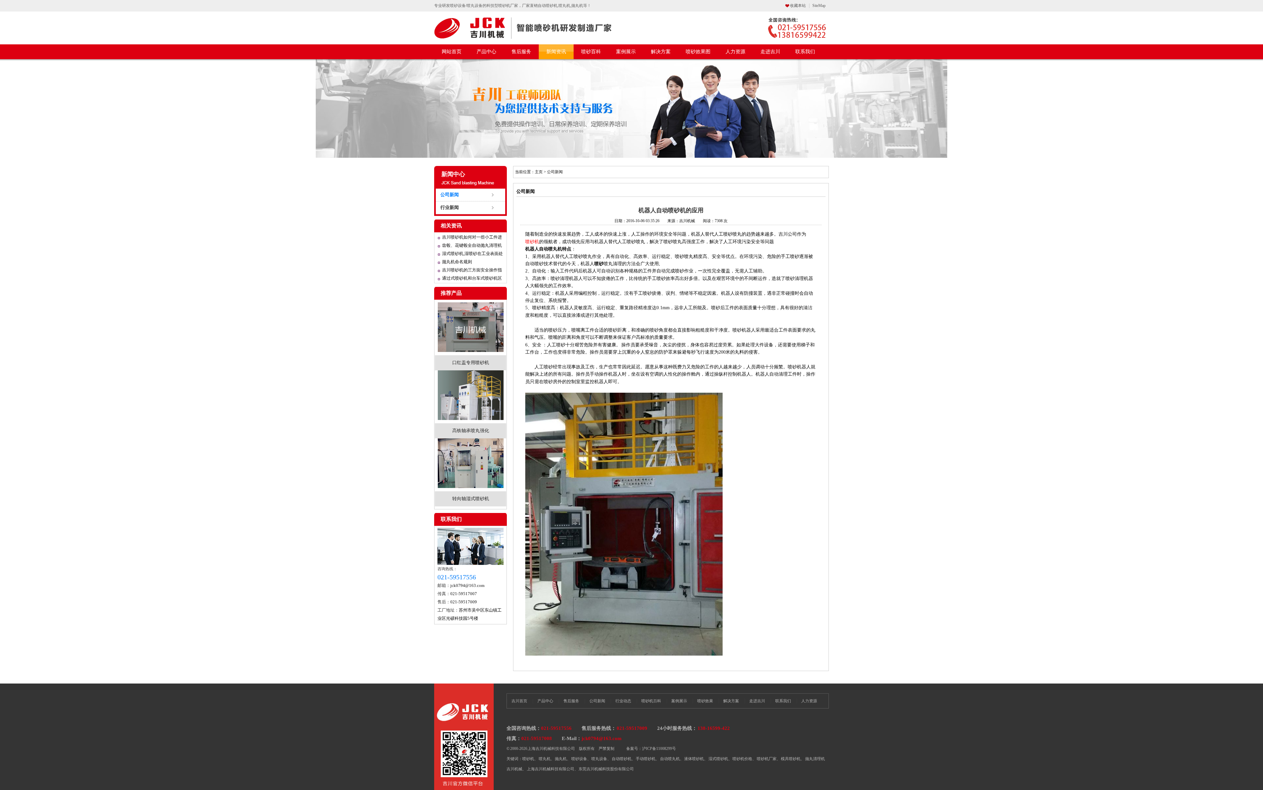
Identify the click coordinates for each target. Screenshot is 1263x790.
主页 (539, 172)
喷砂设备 (579, 758)
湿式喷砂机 (718, 758)
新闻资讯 (556, 51)
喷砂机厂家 (767, 758)
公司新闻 (449, 194)
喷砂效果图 (698, 51)
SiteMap (819, 5)
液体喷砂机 (694, 758)
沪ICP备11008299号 (659, 748)
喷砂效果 (705, 701)
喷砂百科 (591, 51)
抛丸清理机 (815, 758)
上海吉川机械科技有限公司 (550, 769)
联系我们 (805, 51)
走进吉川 (770, 51)
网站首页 (451, 51)
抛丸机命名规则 (457, 261)
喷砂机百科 (651, 701)
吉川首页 (519, 701)
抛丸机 (561, 758)
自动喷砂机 (622, 758)
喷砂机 (739, 330)
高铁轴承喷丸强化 (470, 430)
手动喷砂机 (646, 758)
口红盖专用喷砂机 (470, 362)
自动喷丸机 (670, 758)
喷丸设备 (599, 758)
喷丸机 (545, 758)
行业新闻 (449, 207)
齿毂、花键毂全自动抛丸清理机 (472, 245)
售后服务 (521, 51)
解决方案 (661, 51)
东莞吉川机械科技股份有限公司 (606, 769)
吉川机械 (514, 769)
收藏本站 (798, 5)
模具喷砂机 (791, 758)
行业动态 (623, 701)
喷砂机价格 (742, 758)
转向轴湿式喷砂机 (470, 498)
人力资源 (735, 51)
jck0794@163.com (467, 585)
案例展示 (626, 51)
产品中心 (486, 51)
